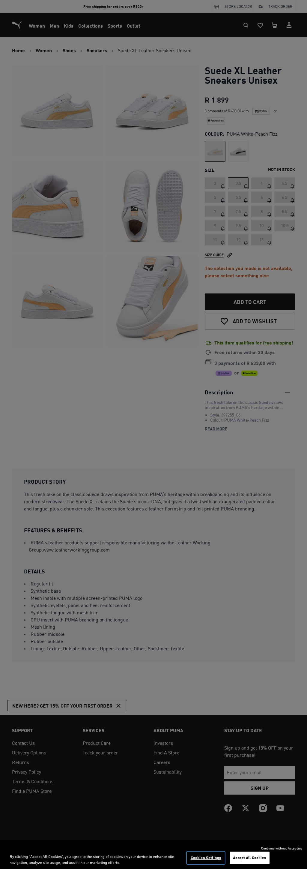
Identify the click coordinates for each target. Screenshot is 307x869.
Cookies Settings (206, 857)
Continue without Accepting (282, 848)
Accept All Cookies (249, 857)
